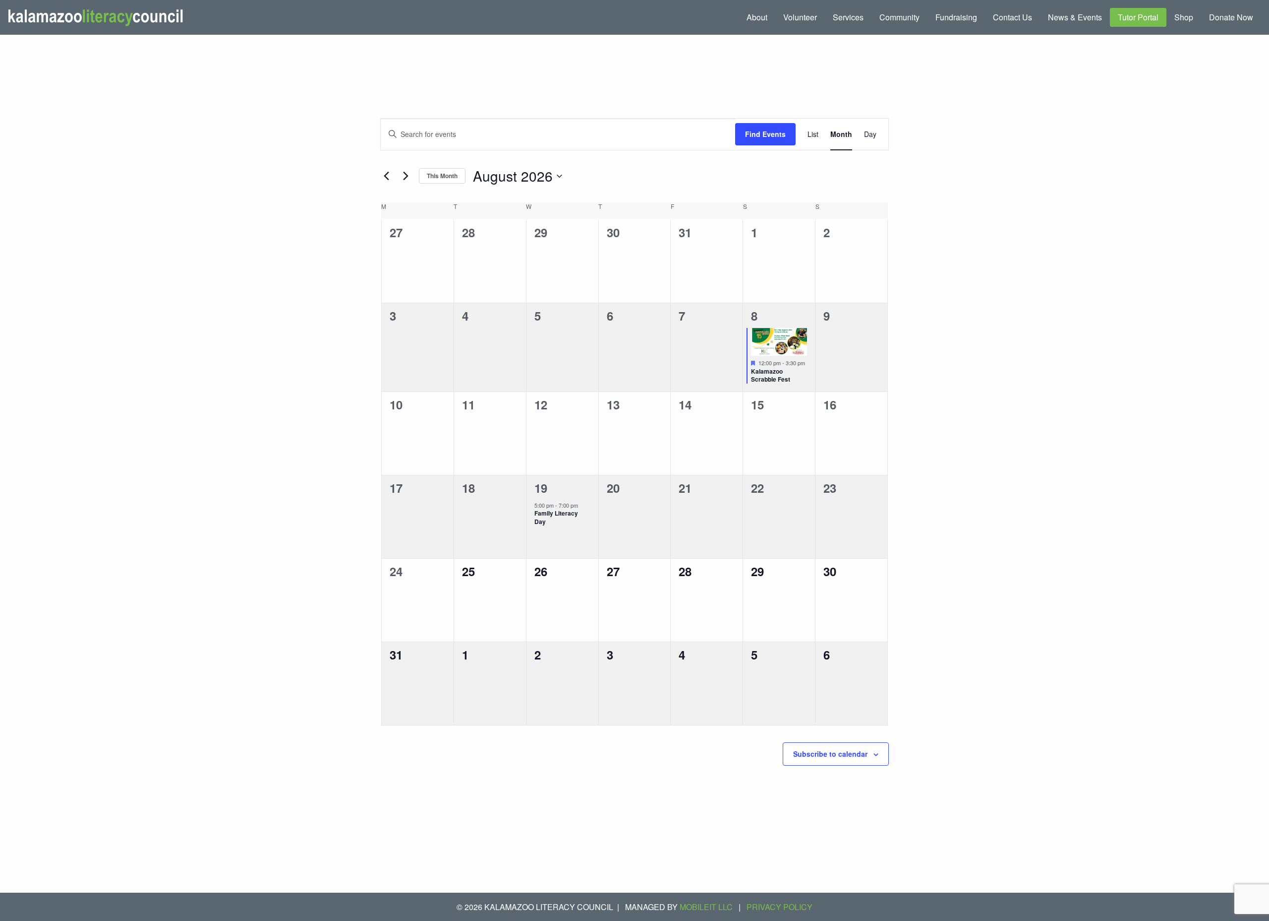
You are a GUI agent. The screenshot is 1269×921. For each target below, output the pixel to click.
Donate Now (1231, 17)
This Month (442, 175)
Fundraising (956, 17)
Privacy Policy (779, 907)
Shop (1183, 17)
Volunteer (800, 17)
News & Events (1075, 17)
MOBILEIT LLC (706, 907)
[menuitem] (757, 17)
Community (899, 17)
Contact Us (1012, 17)
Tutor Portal (1138, 17)
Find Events (765, 134)
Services (848, 17)
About (757, 17)
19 (540, 487)
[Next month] (405, 176)
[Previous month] (386, 176)
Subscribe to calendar (830, 754)
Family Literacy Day (556, 517)
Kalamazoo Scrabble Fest (770, 375)
